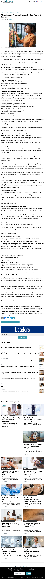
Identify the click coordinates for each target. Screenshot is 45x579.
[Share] (5, 318)
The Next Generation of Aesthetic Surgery (11, 498)
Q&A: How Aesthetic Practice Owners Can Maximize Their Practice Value (10, 551)
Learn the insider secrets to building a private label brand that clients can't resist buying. (11, 425)
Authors (3, 520)
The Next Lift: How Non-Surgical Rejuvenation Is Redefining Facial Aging (11, 473)
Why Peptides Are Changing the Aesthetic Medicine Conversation (16, 347)
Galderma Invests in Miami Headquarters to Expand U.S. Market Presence (17, 366)
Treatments (3, 352)
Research (26, 495)
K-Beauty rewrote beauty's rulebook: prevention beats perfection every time (33, 504)
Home (2, 12)
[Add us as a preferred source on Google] (13, 318)
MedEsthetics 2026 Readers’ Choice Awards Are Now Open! (14, 391)
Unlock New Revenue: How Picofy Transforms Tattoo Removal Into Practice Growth (18, 385)
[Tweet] (11, 318)
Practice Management (14, 12)
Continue (29, 573)
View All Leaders (22, 337)
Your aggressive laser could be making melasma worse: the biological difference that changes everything (33, 530)
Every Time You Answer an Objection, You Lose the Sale (31, 550)
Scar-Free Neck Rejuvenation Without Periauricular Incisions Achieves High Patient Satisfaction (20, 354)
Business (6, 12)
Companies (3, 364)
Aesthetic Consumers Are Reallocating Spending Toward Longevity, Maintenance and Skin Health (19, 373)
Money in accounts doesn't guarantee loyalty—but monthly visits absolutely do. (11, 530)
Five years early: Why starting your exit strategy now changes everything (11, 556)
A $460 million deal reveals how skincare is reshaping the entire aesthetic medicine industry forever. (32, 423)
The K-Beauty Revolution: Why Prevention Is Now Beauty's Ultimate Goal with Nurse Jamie (32, 499)
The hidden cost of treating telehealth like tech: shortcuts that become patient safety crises (33, 451)
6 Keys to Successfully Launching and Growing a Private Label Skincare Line (11, 419)
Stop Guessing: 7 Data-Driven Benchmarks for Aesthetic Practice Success (18, 378)
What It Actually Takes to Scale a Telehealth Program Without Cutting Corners (33, 446)
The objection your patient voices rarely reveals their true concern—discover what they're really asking (33, 555)
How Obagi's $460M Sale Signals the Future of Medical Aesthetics (33, 418)
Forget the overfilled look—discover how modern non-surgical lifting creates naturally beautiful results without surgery (10, 478)
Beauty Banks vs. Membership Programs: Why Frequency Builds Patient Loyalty (11, 525)
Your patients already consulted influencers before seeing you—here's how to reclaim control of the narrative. (33, 478)
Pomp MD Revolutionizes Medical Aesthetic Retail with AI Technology (16, 360)
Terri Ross (10, 19)
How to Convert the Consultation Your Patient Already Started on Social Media (33, 473)
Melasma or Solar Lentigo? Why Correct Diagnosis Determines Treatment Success (32, 525)
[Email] (2, 318)
